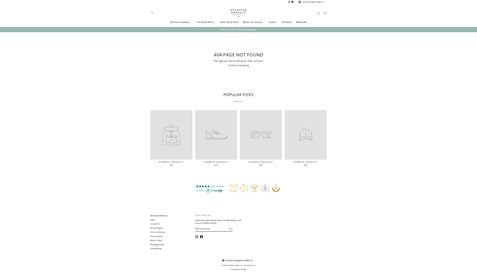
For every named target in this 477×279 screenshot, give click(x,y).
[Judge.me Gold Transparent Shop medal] (244, 188)
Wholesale (301, 22)
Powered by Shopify (238, 269)
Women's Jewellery (180, 22)
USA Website (156, 248)
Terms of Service (157, 232)
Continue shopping (238, 65)
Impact (272, 22)
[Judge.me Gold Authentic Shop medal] (233, 188)
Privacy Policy (156, 236)
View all (238, 102)
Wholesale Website (158, 215)
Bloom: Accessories (253, 22)
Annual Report (156, 228)
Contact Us (155, 224)
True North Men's (205, 22)
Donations (287, 22)
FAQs (152, 219)
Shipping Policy (157, 244)
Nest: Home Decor (229, 22)
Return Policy (156, 240)
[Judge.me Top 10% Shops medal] (276, 188)
